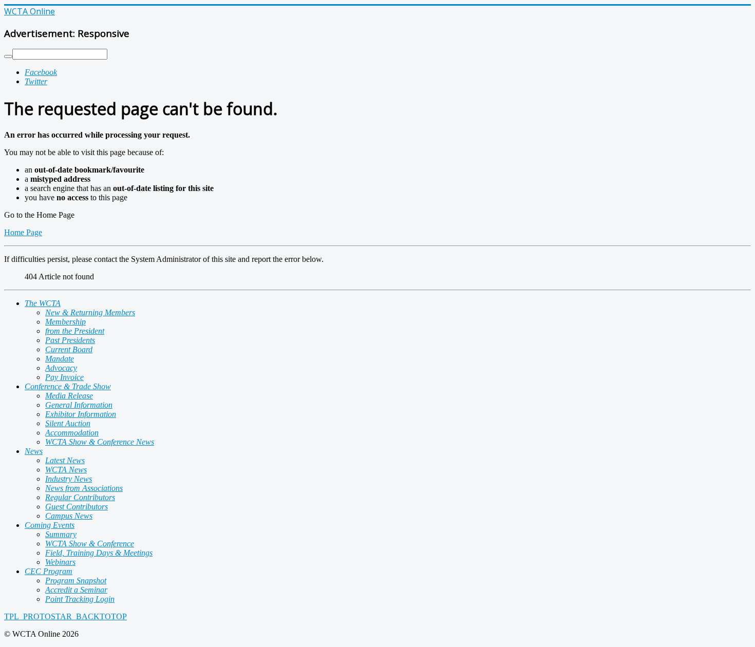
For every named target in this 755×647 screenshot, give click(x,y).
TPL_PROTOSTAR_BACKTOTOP (65, 616)
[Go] (8, 56)
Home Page (23, 232)
